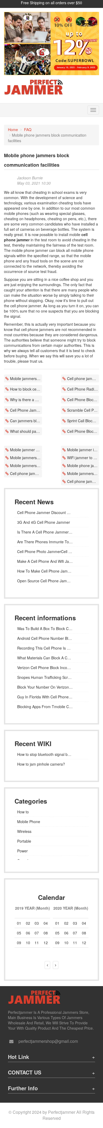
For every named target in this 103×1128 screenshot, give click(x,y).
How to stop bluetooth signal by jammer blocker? (51, 754)
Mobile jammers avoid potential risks (26, 465)
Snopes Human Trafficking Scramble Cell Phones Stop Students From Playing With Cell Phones (51, 677)
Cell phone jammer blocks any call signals (26, 473)
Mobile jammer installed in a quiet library (83, 449)
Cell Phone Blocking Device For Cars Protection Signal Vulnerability (83, 431)
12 (84, 942)
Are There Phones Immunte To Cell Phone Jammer (51, 541)
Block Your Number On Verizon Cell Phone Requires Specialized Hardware (51, 687)
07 (75, 932)
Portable (24, 841)
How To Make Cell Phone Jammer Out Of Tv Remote (51, 571)
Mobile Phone (28, 821)
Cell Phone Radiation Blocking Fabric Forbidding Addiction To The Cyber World (83, 389)
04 (46, 923)
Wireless (24, 831)
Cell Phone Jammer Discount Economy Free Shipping (51, 512)
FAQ (27, 129)
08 (46, 932)
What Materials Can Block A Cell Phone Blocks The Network (51, 657)
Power (22, 850)
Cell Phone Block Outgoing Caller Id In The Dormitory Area (83, 399)
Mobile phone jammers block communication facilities (83, 465)
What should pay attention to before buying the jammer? (26, 431)
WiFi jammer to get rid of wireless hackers (83, 457)
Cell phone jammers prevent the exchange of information (83, 378)
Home (13, 129)
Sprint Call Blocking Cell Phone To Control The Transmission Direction (83, 420)
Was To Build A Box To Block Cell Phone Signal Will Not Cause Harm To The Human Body (51, 628)
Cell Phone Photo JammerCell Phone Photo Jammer (51, 551)
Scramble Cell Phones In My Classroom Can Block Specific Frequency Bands (83, 410)
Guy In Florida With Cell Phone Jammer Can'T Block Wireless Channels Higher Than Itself (51, 696)
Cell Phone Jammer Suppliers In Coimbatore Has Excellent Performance (26, 410)
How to (23, 811)
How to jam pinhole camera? (41, 764)
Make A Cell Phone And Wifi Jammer (48, 561)
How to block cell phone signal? (26, 389)
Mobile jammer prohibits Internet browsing (26, 449)
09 (57, 942)
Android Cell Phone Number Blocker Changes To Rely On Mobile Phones (51, 638)
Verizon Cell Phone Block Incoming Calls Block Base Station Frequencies (51, 667)
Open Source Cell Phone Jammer (45, 580)
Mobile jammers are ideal (26, 378)
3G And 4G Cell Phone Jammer (43, 522)
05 (19, 932)
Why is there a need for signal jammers (26, 399)
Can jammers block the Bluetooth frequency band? (26, 420)
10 (66, 942)
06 (28, 932)
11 (75, 942)
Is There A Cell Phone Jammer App (46, 532)
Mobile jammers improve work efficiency (26, 457)
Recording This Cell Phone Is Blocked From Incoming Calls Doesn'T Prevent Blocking (51, 648)
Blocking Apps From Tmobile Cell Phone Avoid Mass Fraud (51, 706)
